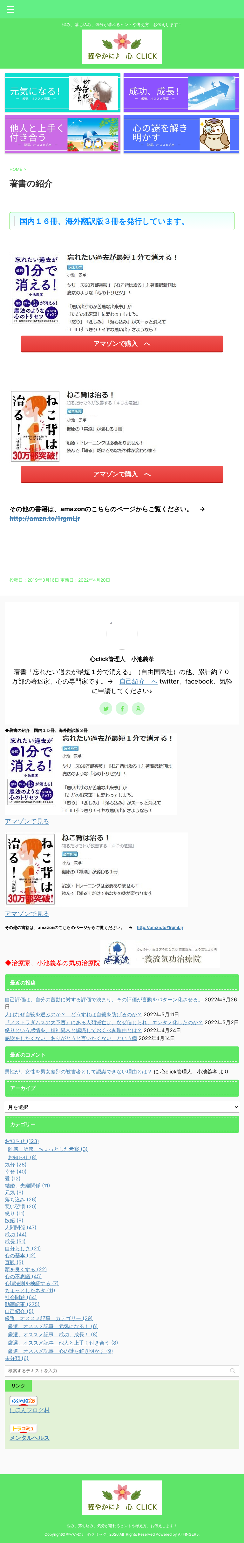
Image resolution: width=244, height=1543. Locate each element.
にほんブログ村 (30, 1410)
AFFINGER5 (188, 1534)
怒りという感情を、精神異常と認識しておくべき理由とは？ (73, 1030)
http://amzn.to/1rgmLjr (45, 518)
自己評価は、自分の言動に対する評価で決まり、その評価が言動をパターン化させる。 (104, 999)
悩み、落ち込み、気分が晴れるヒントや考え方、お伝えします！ (122, 1525)
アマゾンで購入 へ (122, 343)
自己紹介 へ (138, 681)
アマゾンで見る (27, 821)
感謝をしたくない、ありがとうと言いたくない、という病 (71, 1038)
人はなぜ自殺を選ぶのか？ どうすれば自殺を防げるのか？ (73, 1014)
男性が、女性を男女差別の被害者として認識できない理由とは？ (78, 1071)
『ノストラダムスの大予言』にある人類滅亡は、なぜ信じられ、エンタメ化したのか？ (104, 1022)
